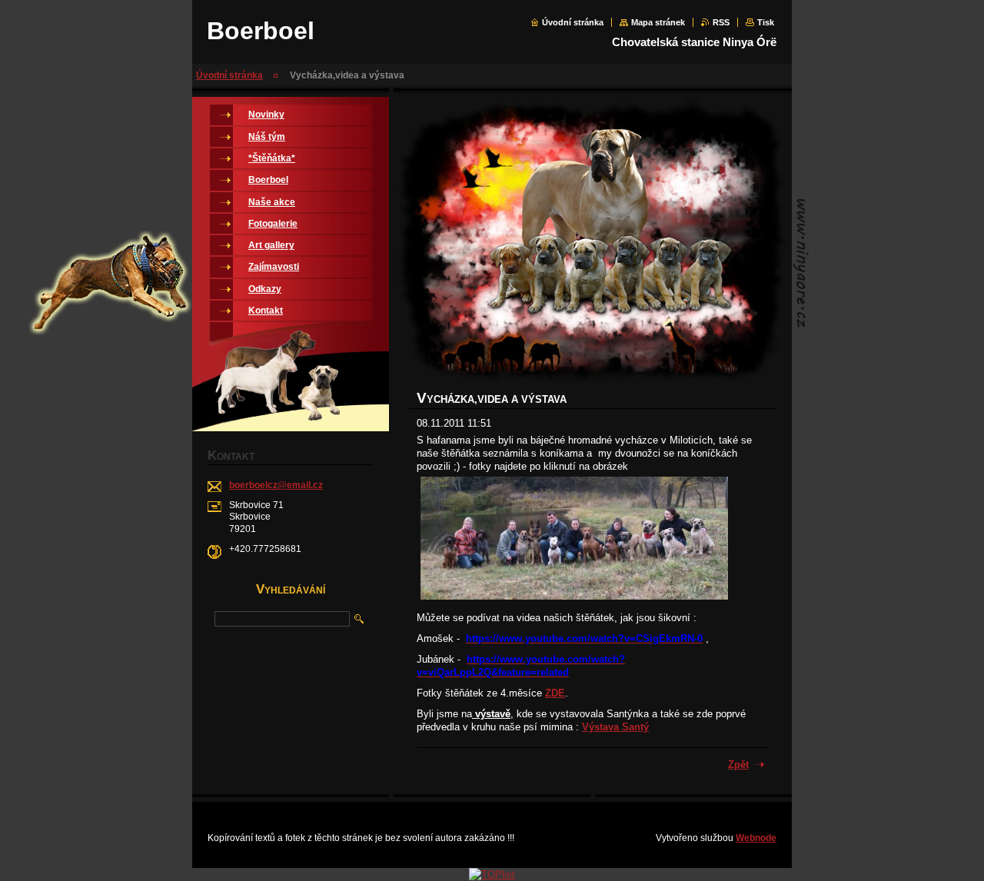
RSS (721, 22)
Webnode (756, 838)
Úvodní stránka (572, 22)
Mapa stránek (658, 22)
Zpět (738, 764)
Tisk (765, 22)
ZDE (555, 693)
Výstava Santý (615, 727)
